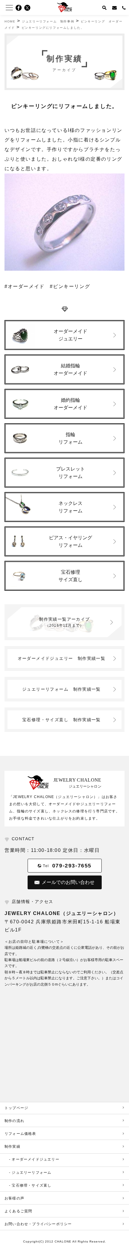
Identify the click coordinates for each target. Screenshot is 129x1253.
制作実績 (12, 1146)
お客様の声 (14, 1198)
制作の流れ (14, 1121)
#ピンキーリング (70, 286)
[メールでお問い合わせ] (114, 7)
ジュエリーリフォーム (61, 689)
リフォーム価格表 (20, 1134)
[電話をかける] (124, 7)
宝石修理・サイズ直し (61, 719)
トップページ (16, 1108)
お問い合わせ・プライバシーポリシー (38, 1224)
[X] (29, 8)
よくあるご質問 (18, 1211)
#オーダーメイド (24, 286)
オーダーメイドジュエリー (62, 658)
